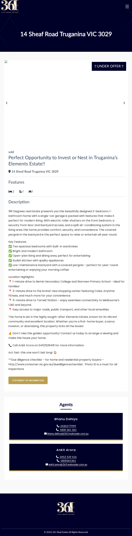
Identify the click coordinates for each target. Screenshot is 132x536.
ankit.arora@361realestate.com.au (68, 464)
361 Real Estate (60, 532)
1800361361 (68, 461)
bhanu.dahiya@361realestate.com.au (68, 433)
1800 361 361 (68, 430)
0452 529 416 (68, 457)
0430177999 (68, 426)
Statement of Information (28, 380)
